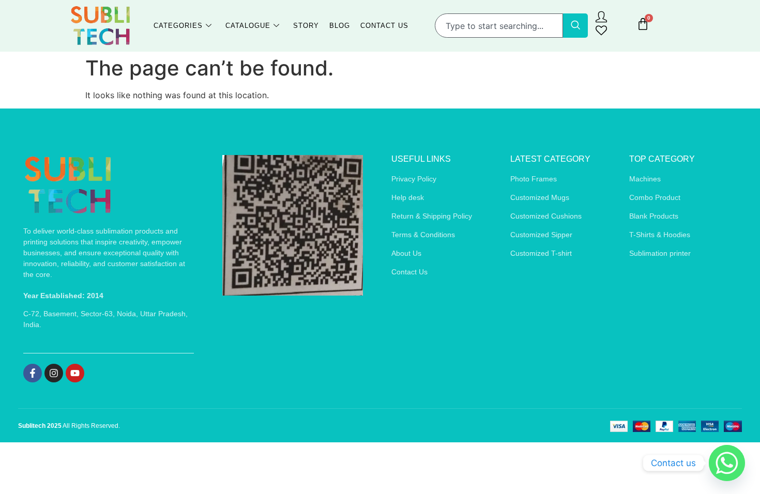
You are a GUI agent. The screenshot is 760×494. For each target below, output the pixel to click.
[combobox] (499, 25)
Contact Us (384, 25)
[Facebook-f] (32, 373)
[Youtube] (75, 373)
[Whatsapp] (727, 463)
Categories (178, 25)
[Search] (575, 25)
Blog (339, 25)
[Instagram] (53, 373)
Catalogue (247, 25)
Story (306, 25)
